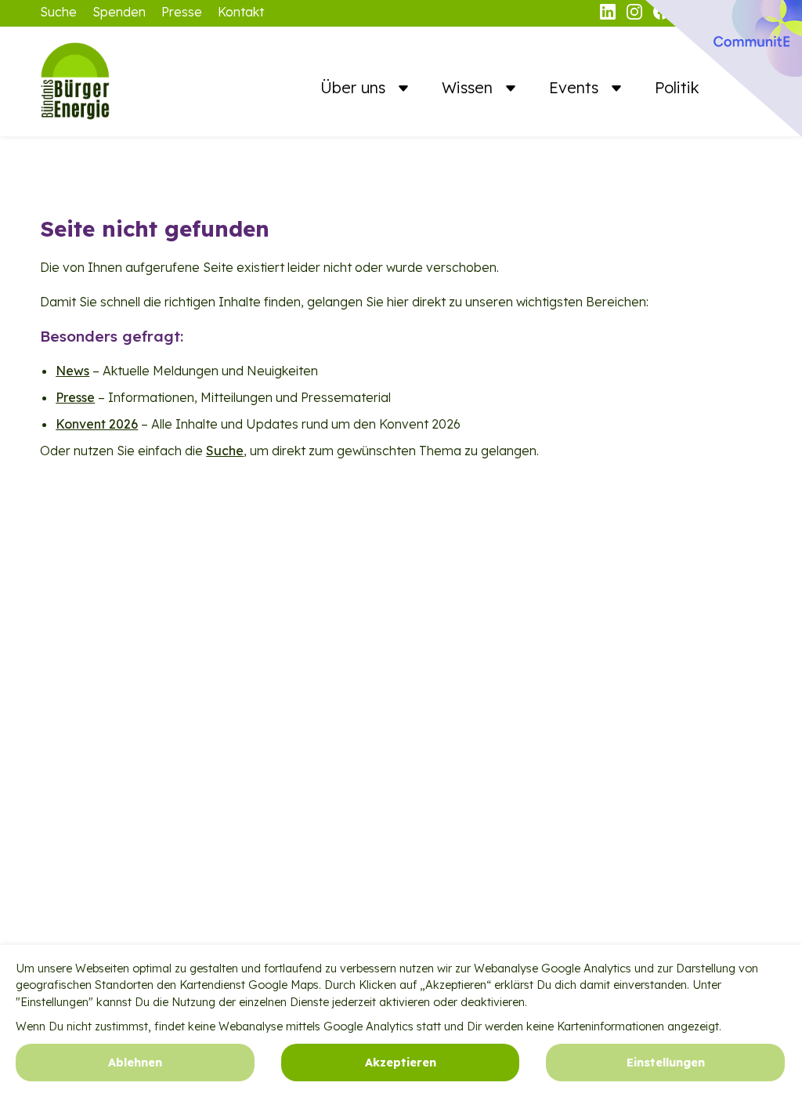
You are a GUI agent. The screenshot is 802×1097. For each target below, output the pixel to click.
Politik (677, 87)
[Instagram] (636, 15)
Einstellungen (666, 1062)
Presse (181, 12)
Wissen (469, 87)
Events (576, 87)
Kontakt (241, 12)
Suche (58, 12)
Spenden (119, 12)
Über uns (355, 87)
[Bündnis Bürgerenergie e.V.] (118, 81)
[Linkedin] (609, 15)
